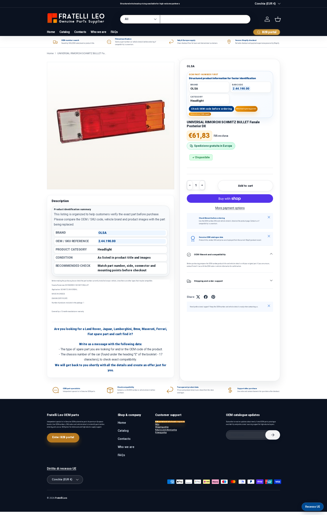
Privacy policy (161, 432)
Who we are (98, 32)
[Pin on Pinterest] (213, 297)
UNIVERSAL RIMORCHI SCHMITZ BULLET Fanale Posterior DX (82, 53)
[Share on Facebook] (205, 297)
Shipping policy (161, 427)
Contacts (80, 32)
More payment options (230, 208)
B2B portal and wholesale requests (170, 422)
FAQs (114, 32)
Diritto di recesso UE (61, 468)
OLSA (191, 66)
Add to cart (245, 185)
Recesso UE (312, 506)
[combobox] (185, 19)
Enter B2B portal (63, 437)
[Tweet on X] (198, 297)
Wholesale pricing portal (246, 109)
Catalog (64, 32)
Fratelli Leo (61, 498)
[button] (278, 19)
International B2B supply (200, 114)
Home (51, 32)
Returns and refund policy (166, 430)
